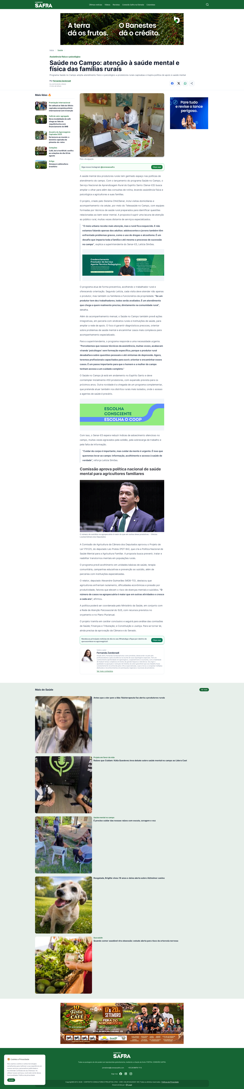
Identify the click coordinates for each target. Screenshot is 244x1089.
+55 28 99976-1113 (135, 1068)
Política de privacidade (27, 1075)
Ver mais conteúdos (105, 671)
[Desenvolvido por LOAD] (129, 1085)
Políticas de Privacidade (170, 1082)
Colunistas (151, 5)
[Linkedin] (126, 1074)
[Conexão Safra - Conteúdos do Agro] (43, 5)
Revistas (116, 5)
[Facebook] (121, 1074)
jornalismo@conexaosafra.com (113, 1068)
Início (52, 50)
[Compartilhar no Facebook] (172, 83)
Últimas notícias (95, 5)
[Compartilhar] (191, 83)
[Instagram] (131, 1074)
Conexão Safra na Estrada (133, 5)
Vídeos (107, 5)
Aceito (11, 1080)
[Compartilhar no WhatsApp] (185, 83)
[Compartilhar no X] (178, 83)
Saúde (60, 50)
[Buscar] (207, 4)
